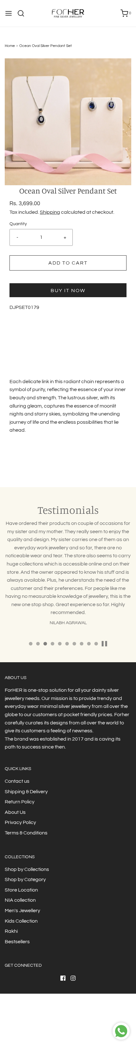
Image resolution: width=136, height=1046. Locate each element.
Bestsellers (17, 941)
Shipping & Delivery (26, 791)
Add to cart (68, 262)
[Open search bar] (23, 13)
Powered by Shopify (82, 1028)
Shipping (50, 212)
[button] (68, 121)
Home (10, 46)
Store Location (21, 889)
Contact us (17, 781)
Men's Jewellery (22, 910)
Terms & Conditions (26, 832)
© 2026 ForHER (49, 1028)
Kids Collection (21, 921)
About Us (15, 812)
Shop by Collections (27, 869)
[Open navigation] (8, 13)
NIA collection (20, 900)
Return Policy (19, 801)
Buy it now (68, 290)
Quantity (18, 223)
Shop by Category (25, 879)
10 (96, 643)
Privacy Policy (20, 822)
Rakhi (11, 931)
